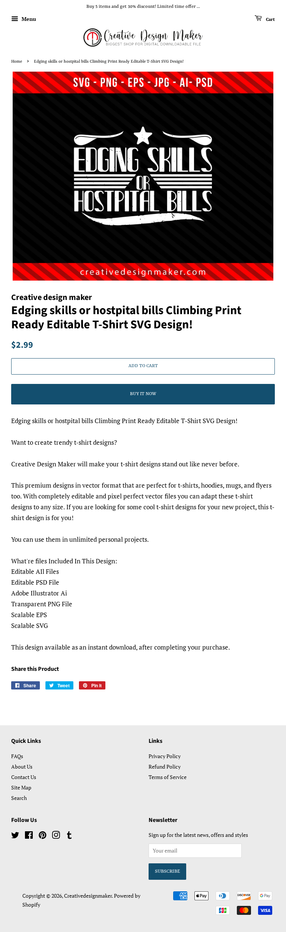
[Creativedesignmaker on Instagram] (56, 836)
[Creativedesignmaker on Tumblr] (69, 836)
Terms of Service (168, 777)
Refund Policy (165, 766)
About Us (21, 766)
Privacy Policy (165, 756)
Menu (28, 18)
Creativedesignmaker (88, 895)
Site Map (21, 787)
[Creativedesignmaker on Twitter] (15, 836)
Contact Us (23, 777)
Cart (270, 19)
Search (19, 797)
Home (16, 61)
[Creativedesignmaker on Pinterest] (42, 836)
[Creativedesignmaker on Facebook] (29, 836)
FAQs (17, 756)
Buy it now (143, 394)
